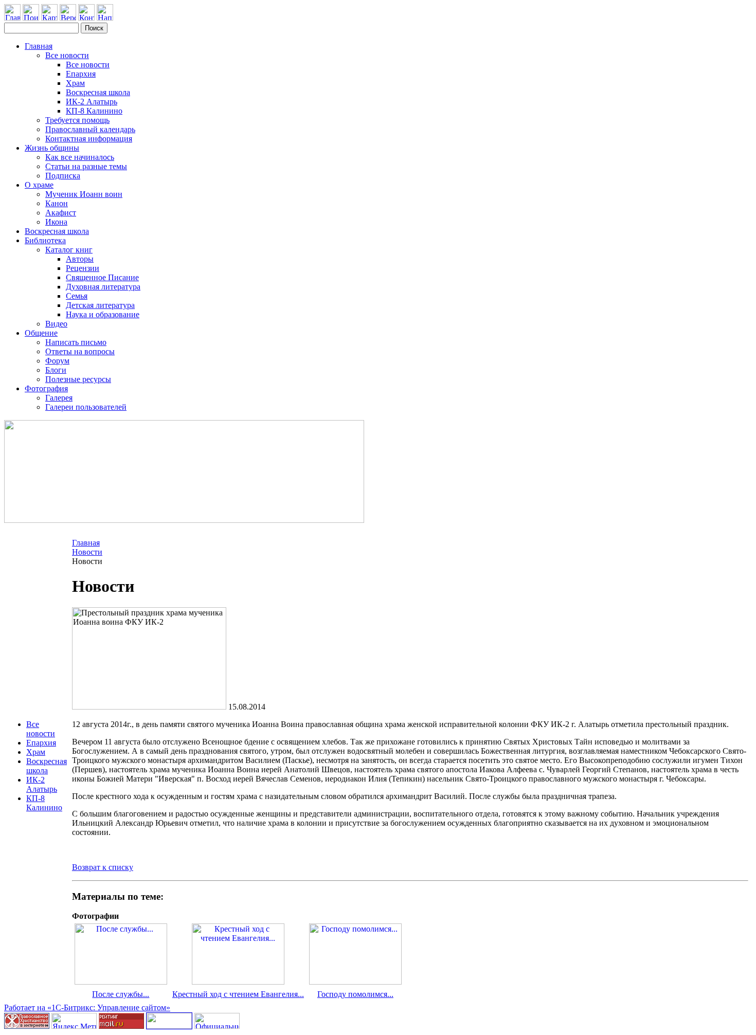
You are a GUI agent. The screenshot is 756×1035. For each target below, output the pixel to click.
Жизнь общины (52, 147)
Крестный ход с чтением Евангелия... (238, 994)
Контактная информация (88, 138)
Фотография (46, 388)
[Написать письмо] (105, 17)
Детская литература (100, 305)
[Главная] (12, 17)
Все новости (67, 55)
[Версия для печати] (68, 17)
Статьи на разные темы (86, 166)
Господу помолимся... (355, 994)
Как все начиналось (79, 157)
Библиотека (45, 240)
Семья (76, 296)
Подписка (62, 175)
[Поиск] (31, 17)
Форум (57, 360)
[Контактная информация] (86, 17)
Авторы (80, 259)
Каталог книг (69, 249)
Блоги (55, 370)
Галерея (59, 397)
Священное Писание (102, 277)
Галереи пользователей (86, 407)
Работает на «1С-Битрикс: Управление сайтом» (87, 1007)
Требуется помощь (77, 120)
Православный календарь (90, 129)
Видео (56, 323)
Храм (75, 83)
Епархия (81, 73)
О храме (39, 184)
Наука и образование (102, 314)
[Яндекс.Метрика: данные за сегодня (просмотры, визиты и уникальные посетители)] (74, 1021)
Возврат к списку (102, 867)
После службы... (120, 994)
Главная (38, 46)
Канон (56, 203)
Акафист (60, 212)
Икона (56, 221)
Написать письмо (75, 342)
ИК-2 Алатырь (91, 101)
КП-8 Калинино (94, 110)
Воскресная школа (98, 92)
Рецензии (82, 268)
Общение (41, 333)
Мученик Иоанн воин (83, 194)
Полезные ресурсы (78, 379)
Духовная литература (103, 286)
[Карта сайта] (49, 17)
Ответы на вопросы (80, 351)
